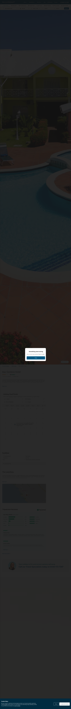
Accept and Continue (64, 704)
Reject (56, 704)
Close (36, 357)
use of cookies (17, 705)
